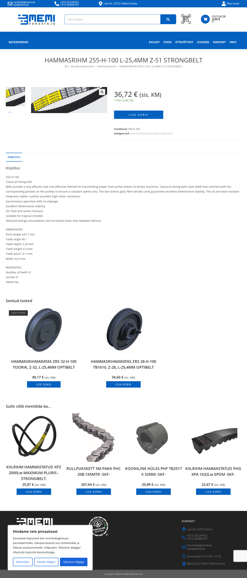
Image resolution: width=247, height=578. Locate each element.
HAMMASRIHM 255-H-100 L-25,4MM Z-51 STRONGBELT (150, 66)
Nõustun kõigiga (73, 562)
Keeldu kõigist (46, 562)
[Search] (168, 19)
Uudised (203, 42)
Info (233, 42)
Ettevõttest (184, 42)
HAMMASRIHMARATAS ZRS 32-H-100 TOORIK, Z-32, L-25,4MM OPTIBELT (43, 364)
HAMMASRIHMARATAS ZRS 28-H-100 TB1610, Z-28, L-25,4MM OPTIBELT (123, 364)
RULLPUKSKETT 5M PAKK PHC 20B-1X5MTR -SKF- (93, 471)
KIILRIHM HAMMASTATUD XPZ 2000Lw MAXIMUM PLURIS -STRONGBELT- (33, 472)
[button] (102, 92)
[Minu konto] (223, 3)
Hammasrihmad (139, 133)
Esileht (154, 42)
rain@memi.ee (21, 4)
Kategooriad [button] (18, 42)
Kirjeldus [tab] (14, 157)
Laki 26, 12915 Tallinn (200, 529)
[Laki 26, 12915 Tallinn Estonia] (100, 3)
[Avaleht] (66, 66)
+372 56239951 (69, 2)
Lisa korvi (139, 115)
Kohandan (22, 562)
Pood (168, 42)
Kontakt (219, 42)
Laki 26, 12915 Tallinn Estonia (120, 3)
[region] (50, 547)
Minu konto (233, 3)
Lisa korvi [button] (123, 384)
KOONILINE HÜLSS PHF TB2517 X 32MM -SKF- (153, 471)
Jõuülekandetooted (161, 133)
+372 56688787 (69, 4)
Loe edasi (43, 384)
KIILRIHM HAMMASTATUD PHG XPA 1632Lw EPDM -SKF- (213, 471)
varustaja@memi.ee (24, 2)
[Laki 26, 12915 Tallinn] (184, 529)
